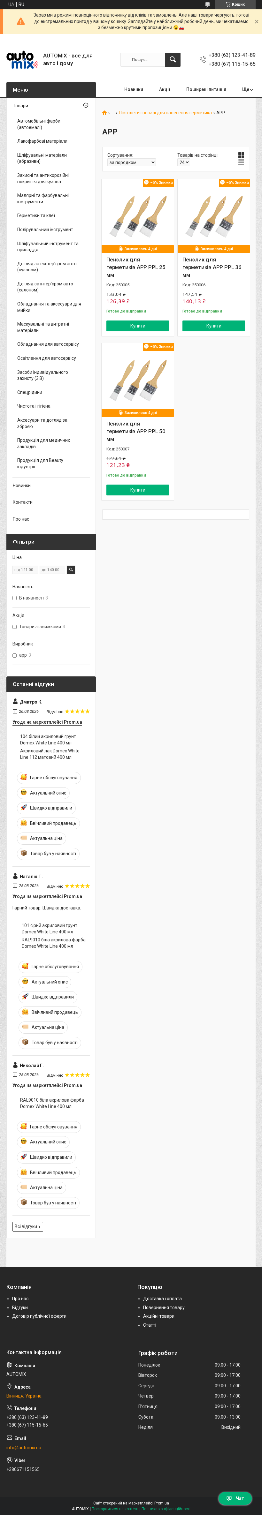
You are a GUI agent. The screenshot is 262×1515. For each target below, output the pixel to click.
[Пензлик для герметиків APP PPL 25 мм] (138, 215)
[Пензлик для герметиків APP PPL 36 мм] (214, 215)
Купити (137, 325)
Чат (240, 1498)
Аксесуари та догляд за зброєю (42, 423)
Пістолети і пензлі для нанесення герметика (165, 112)
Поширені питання (206, 89)
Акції (164, 89)
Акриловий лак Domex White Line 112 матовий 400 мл (50, 754)
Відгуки (20, 1307)
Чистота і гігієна (33, 406)
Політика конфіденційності (166, 1509)
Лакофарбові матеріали (42, 141)
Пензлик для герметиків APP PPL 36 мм (212, 267)
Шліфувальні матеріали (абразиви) (42, 158)
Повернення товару (164, 1307)
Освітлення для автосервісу (46, 358)
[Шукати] (173, 60)
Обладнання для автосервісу (48, 344)
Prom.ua (161, 1503)
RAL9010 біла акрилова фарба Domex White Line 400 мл (54, 943)
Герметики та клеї (36, 215)
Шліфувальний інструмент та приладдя (48, 247)
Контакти (23, 502)
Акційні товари (158, 1316)
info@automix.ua (23, 1447)
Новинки (133, 89)
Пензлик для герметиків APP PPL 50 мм (136, 431)
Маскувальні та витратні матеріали (43, 327)
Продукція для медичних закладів (43, 443)
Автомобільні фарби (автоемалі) (38, 124)
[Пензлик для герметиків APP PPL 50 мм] (138, 379)
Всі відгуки (26, 1226)
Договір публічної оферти (39, 1316)
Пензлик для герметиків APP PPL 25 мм (136, 267)
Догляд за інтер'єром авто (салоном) (45, 287)
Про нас (21, 519)
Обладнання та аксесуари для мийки (49, 307)
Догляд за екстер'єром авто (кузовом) (47, 267)
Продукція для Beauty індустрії (40, 463)
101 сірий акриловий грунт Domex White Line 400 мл (49, 928)
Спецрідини (29, 392)
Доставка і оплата (162, 1298)
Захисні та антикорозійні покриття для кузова (43, 178)
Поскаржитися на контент (115, 1509)
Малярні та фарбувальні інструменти (43, 198)
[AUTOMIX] (22, 60)
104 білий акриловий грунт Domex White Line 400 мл (48, 739)
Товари (20, 105)
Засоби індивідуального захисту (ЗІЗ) (42, 375)
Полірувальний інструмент (45, 229)
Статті (149, 1325)
